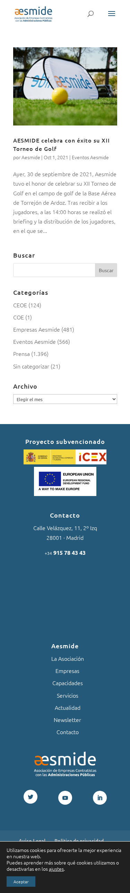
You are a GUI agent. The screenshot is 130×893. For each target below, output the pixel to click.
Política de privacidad (79, 840)
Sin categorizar (31, 366)
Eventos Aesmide (90, 157)
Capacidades (67, 683)
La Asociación (67, 658)
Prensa (21, 353)
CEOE (20, 305)
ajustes (56, 869)
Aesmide (30, 157)
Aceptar (21, 881)
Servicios (67, 695)
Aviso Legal (32, 840)
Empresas (67, 670)
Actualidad (67, 707)
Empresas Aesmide (36, 329)
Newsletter (67, 719)
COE (18, 317)
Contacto (68, 732)
